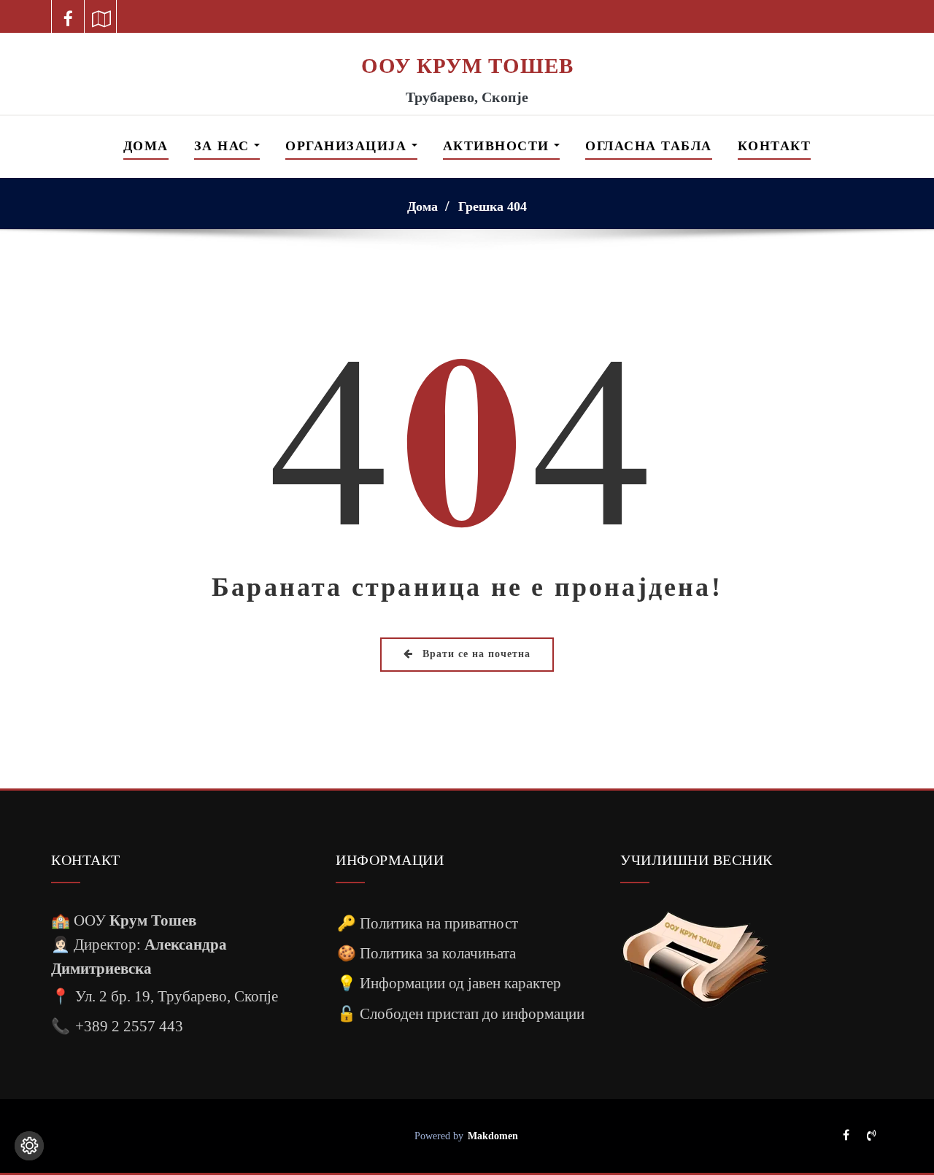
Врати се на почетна (474, 653)
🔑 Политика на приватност (427, 923)
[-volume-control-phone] (871, 1136)
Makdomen (493, 1135)
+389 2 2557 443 (129, 1025)
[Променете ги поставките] (29, 1145)
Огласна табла (648, 146)
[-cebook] (68, 16)
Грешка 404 (492, 206)
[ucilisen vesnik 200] (694, 959)
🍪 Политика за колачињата (426, 953)
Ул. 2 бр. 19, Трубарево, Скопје (176, 996)
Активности (499, 146)
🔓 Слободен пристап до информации (460, 1013)
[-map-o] (101, 16)
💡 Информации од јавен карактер (449, 982)
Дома (146, 146)
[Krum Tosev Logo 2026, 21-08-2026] (467, 42)
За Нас (224, 146)
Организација (348, 146)
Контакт (774, 146)
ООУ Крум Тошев (467, 65)
